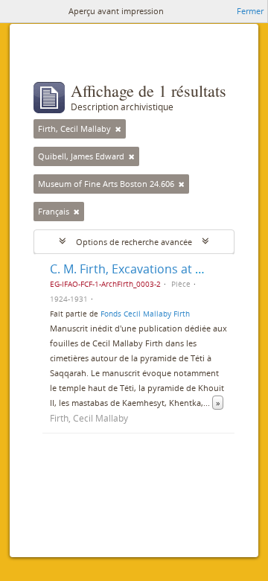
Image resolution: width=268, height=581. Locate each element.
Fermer (250, 10)
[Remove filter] (118, 128)
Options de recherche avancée (134, 241)
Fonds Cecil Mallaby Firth (145, 313)
